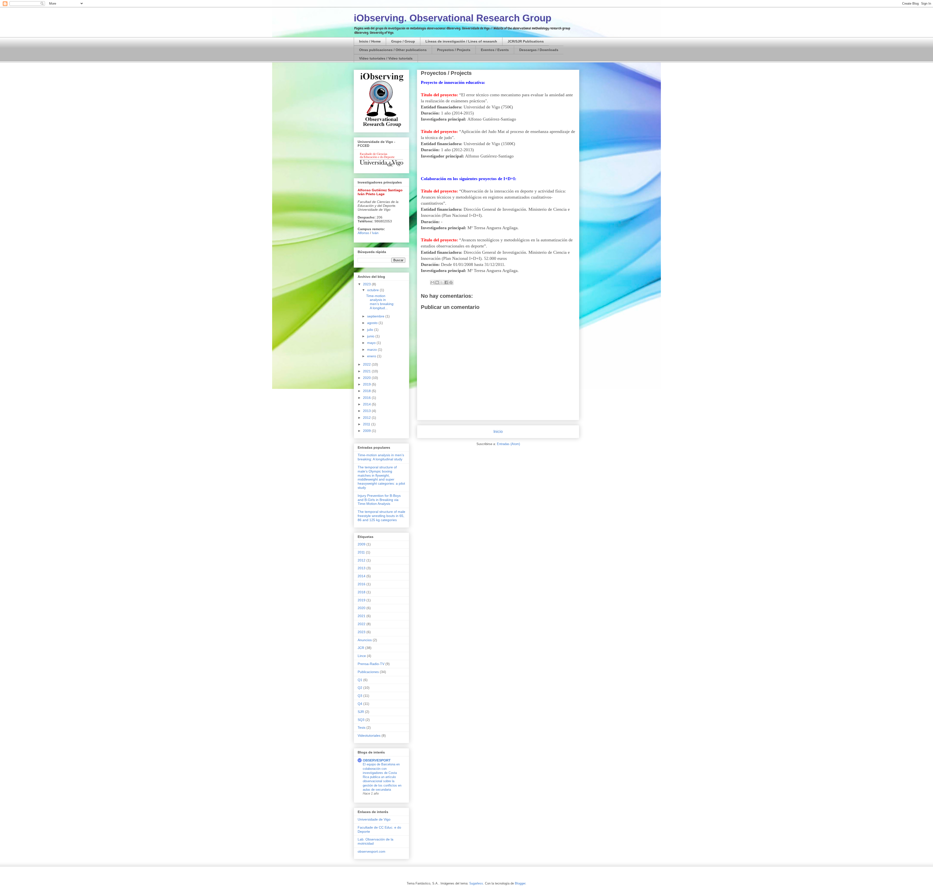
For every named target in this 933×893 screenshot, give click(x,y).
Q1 (360, 680)
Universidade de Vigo (374, 819)
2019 (367, 384)
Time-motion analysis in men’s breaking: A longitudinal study (381, 457)
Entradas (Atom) (508, 444)
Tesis (361, 727)
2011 (367, 424)
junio (371, 336)
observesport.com (371, 851)
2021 (367, 371)
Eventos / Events (495, 50)
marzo (372, 349)
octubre (373, 290)
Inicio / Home (370, 41)
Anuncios (365, 640)
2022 (367, 364)
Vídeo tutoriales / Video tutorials (386, 58)
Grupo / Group (403, 41)
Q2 (360, 688)
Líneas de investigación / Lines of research (461, 41)
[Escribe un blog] (437, 282)
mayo (372, 343)
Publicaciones (368, 672)
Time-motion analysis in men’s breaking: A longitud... (380, 302)
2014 (367, 404)
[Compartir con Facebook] (446, 282)
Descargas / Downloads (538, 50)
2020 (367, 378)
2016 (367, 398)
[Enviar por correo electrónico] (432, 282)
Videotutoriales (369, 735)
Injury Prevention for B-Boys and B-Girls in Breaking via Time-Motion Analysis (379, 500)
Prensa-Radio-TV (371, 664)
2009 (367, 431)
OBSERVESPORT (377, 760)
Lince (362, 656)
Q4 (360, 704)
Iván (375, 233)
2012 (367, 418)
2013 (367, 411)
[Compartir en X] (441, 282)
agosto (373, 323)
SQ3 (361, 720)
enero (372, 356)
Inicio (498, 431)
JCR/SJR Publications (526, 41)
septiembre (376, 316)
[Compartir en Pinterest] (451, 282)
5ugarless (476, 883)
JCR (361, 648)
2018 (367, 391)
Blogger (520, 883)
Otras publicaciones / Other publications (393, 50)
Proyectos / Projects (453, 50)
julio (370, 330)
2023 (367, 284)
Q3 (360, 696)
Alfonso (363, 233)
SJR (361, 712)
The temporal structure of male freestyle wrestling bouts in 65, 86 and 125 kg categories (381, 516)
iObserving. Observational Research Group (452, 18)
